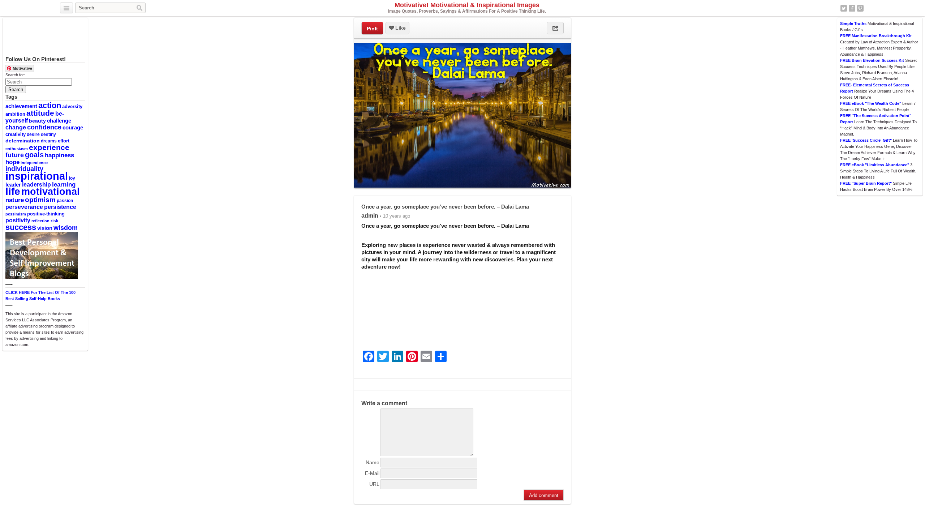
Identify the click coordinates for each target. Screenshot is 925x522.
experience (49, 147)
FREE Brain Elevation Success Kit (872, 60)
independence (34, 163)
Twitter (843, 8)
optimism (40, 200)
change (15, 127)
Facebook (852, 8)
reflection (40, 221)
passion (65, 200)
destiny (48, 134)
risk (55, 221)
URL (374, 484)
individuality (24, 168)
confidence (44, 127)
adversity (72, 106)
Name (372, 462)
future (14, 155)
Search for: (15, 75)
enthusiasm (16, 148)
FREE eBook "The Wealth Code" (870, 103)
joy (72, 178)
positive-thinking (46, 214)
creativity (15, 134)
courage (73, 127)
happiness (59, 155)
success (20, 227)
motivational (50, 191)
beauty (37, 121)
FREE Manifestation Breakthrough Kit (876, 36)
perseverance (24, 207)
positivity (17, 220)
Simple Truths (853, 23)
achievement (21, 106)
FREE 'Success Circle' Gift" (866, 140)
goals (34, 155)
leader (13, 185)
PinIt (372, 28)
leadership (36, 184)
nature (14, 200)
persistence (60, 207)
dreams (49, 141)
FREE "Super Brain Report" (866, 183)
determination (22, 141)
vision (44, 228)
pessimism (15, 214)
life (12, 191)
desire (33, 134)
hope (12, 162)
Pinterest (860, 8)
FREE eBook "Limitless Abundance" (874, 165)
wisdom (65, 227)
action (49, 105)
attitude (40, 113)
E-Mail (372, 473)
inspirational (36, 176)
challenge (59, 120)
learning (64, 184)
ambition (15, 114)
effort (63, 141)
